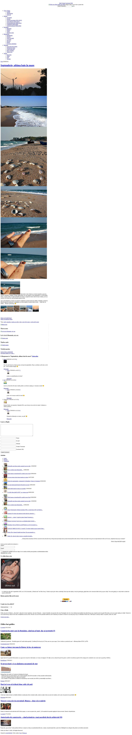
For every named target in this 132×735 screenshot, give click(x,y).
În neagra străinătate (11, 43)
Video (8, 56)
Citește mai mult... (5, 617)
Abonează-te (10, 13)
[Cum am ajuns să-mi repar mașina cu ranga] (5, 477)
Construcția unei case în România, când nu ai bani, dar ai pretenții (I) (28, 631)
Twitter (63, 3)
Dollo (8, 370)
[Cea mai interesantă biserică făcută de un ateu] (5, 484)
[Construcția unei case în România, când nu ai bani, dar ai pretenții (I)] (6, 639)
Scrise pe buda (10, 38)
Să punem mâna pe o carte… (8, 353)
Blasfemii (9, 28)
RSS (72, 3)
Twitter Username (20, 446)
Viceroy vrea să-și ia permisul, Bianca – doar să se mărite (23, 701)
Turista (5, 53)
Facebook (68, 3)
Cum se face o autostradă (7, 352)
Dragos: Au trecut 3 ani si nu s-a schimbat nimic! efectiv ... (21, 521)
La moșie (9, 39)
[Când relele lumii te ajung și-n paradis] (5, 488)
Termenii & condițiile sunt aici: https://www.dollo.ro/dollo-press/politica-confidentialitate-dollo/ (25, 551)
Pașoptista (6, 27)
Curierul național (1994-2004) (14, 26)
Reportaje (9, 54)
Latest (5, 458)
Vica (20, 733)
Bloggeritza (6, 34)
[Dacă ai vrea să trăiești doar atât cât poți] (6, 692)
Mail (60, 3)
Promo (8, 42)
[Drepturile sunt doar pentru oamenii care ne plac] (5, 466)
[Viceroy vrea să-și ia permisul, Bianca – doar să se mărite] (6, 709)
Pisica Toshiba (10, 50)
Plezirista (6, 45)
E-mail (17, 441)
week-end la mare (34, 322)
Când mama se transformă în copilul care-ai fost (18, 473)
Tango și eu (9, 52)
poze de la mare (26, 322)
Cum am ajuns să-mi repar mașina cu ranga (17, 477)
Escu (5, 359)
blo (4, 380)
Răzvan (25, 733)
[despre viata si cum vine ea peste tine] (53, 4)
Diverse (8, 41)
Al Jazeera (9, 17)
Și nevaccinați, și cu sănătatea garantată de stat (19, 664)
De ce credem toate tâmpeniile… (15, 469)
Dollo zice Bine (61, 4)
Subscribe (35, 356)
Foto (8, 57)
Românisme (9, 35)
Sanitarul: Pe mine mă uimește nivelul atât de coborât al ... (21, 513)
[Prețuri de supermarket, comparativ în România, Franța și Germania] (5, 481)
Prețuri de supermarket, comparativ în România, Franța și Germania (23, 481)
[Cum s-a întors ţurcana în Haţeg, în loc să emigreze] (6, 655)
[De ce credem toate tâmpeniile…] (5, 469)
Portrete (8, 37)
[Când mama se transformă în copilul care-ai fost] (5, 473)
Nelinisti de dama (11, 48)
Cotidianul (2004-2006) (12, 24)
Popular (5, 459)
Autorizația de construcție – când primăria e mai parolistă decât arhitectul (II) (31, 717)
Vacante (9, 59)
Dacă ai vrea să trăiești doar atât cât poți (17, 684)
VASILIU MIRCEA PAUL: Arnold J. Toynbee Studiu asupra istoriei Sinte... (25, 528)
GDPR (8, 12)
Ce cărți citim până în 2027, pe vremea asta (17, 492)
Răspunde (6, 369)
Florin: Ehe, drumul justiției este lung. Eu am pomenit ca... (21, 532)
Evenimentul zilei (5, 644)
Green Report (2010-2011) (13, 21)
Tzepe (8, 31)
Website (18, 443)
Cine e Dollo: (7, 10)
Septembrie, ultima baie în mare (17, 65)
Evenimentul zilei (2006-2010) (14, 23)
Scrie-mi (9, 14)
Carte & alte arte (11, 49)
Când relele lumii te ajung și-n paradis (16, 488)
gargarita (8, 322)
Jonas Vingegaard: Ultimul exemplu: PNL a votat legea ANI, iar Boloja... (25, 509)
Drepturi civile (10, 32)
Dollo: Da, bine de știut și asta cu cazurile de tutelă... (20, 536)
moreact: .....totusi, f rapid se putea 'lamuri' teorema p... (20, 517)
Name (17, 438)
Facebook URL (20, 449)
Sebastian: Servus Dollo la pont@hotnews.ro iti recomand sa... (22, 524)
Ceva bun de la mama (12, 46)
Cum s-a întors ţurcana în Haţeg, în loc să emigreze (21, 647)
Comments (6, 461)
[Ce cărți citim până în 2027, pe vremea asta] (5, 492)
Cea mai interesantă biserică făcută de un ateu (18, 484)
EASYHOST (9, 733)
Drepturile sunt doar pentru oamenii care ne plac (19, 466)
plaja (20, 322)
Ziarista (5, 16)
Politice (8, 30)
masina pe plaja (15, 322)
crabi (5, 322)
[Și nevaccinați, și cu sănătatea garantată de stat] (6, 672)
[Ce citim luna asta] (11, 589)
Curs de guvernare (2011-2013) (14, 20)
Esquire (8, 19)
